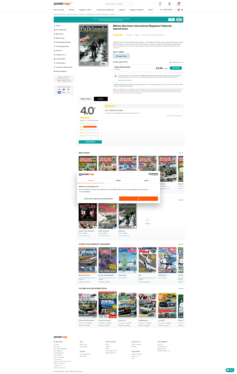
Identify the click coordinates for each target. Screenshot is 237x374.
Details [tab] (118, 180)
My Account (60, 38)
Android (108, 346)
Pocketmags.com (162, 346)
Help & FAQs (83, 344)
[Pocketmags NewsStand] (63, 4)
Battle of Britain (104, 231)
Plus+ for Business (59, 357)
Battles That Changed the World (87, 231)
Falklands (113, 14)
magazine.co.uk (161, 348)
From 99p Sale (61, 30)
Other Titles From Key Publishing (94, 244)
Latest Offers (60, 59)
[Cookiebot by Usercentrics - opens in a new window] (150, 174)
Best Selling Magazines (60, 348)
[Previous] (80, 169)
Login (133, 358)
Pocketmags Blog (59, 353)
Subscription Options (125, 80)
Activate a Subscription (64, 67)
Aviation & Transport (105, 10)
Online (107, 348)
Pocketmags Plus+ (62, 46)
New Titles (57, 346)
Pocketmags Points (111, 350)
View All (180, 153)
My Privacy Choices (59, 367)
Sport (150, 10)
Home (58, 25)
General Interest (137, 10)
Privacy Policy (58, 359)
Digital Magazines (111, 353)
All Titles (56, 344)
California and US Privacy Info (62, 361)
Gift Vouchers (61, 63)
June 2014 (161, 184)
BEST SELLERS (59, 10)
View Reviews (90, 142)
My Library (60, 34)
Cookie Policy (58, 365)
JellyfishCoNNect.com (163, 350)
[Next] (182, 169)
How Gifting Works (85, 354)
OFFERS (71, 10)
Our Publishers (58, 355)
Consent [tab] (91, 180)
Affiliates (133, 346)
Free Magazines (58, 350)
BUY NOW (176, 68)
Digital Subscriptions (59, 14)
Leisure (122, 10)
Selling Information (136, 354)
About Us (160, 344)
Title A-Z (59, 50)
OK (138, 198)
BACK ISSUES (84, 153)
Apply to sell (134, 356)
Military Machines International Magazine (98, 14)
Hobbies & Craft (85, 10)
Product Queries (136, 344)
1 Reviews (129, 35)
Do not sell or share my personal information (98, 198)
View (179, 188)
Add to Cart (165, 188)
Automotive (82, 14)
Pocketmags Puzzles (63, 42)
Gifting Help (83, 356)
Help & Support (61, 71)
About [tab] (146, 180)
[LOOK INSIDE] (93, 65)
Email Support (83, 346)
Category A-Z (61, 55)
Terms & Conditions (59, 363)
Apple (107, 344)
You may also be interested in (93, 288)
